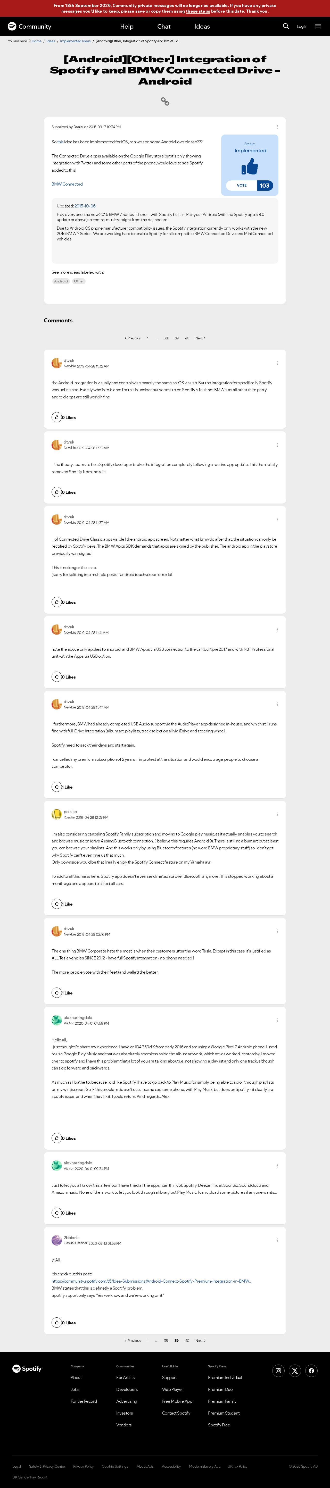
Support (169, 1377)
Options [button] (277, 127)
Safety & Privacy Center (47, 1466)
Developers (127, 1389)
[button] (241, 185)
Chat (164, 26)
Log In (302, 26)
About (76, 1377)
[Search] (286, 26)
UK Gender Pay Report (29, 1477)
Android (61, 281)
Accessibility (171, 1466)
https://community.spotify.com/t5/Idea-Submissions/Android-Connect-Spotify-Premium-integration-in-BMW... (152, 1281)
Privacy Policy (83, 1466)
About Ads (145, 1466)
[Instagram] (278, 1371)
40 (187, 338)
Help (127, 26)
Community (35, 26)
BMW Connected (67, 184)
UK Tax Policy (238, 1466)
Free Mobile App (177, 1401)
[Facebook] (311, 1371)
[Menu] (318, 26)
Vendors (124, 1425)
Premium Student (224, 1413)
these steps (198, 11)
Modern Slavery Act (204, 1466)
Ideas (202, 26)
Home (37, 41)
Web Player (172, 1389)
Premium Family (222, 1401)
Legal (16, 1466)
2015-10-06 (85, 206)
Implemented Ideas (75, 41)
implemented (251, 150)
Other (79, 281)
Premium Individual (225, 1377)
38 (166, 338)
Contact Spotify (176, 1413)
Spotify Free (219, 1425)
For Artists (125, 1377)
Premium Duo (220, 1389)
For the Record (84, 1401)
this (60, 142)
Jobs (75, 1389)
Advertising (126, 1401)
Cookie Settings (115, 1466)
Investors (124, 1413)
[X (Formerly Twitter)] (295, 1371)
